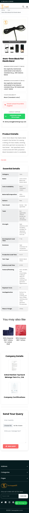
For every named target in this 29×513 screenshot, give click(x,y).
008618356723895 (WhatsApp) (15, 116)
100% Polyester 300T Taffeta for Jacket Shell (8, 341)
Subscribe (23, 496)
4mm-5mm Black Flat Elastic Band (11, 12)
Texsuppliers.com (17, 510)
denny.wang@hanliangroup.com (15, 122)
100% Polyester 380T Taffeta (21, 339)
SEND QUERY (11, 446)
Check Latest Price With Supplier (15, 105)
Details (3, 160)
